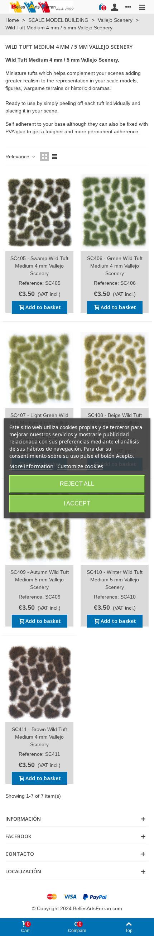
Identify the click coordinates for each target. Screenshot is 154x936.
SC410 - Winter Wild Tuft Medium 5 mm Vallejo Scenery (115, 579)
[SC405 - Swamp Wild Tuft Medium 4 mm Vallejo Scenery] (39, 212)
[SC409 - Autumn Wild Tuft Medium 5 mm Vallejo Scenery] (39, 526)
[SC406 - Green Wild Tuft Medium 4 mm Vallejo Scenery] (115, 212)
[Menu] (142, 7)
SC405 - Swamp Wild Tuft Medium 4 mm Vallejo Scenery (39, 265)
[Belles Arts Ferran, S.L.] (41, 6)
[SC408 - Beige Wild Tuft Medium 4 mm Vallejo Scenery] (115, 369)
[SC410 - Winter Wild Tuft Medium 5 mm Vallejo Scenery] (115, 526)
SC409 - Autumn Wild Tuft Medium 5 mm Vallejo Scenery (39, 579)
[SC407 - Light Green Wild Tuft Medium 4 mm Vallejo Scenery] (39, 369)
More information (31, 466)
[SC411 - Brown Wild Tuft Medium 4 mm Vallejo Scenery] (39, 683)
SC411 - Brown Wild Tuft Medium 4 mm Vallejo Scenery (39, 736)
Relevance (18, 156)
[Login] (114, 7)
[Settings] (128, 7)
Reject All (77, 484)
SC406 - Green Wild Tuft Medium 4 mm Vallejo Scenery (115, 265)
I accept (77, 503)
